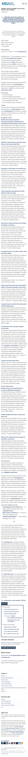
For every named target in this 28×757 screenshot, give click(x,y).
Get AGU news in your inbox (8, 647)
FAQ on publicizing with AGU (11, 629)
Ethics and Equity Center (18, 732)
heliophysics (7, 600)
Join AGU (3, 675)
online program (16, 109)
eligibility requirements (10, 472)
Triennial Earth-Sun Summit (14, 58)
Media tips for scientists (10, 627)
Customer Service (4, 753)
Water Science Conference (10, 512)
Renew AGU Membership (7, 677)
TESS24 (23, 600)
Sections (3, 699)
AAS (14, 64)
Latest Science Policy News (7, 705)
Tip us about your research (11, 631)
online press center (6, 90)
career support (4, 729)
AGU (9, 3)
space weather (16, 600)
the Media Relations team (18, 655)
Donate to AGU (4, 679)
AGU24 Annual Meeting (9, 516)
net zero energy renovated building (14, 731)
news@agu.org (22, 51)
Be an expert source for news (11, 633)
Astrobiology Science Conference (12, 507)
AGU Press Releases (6, 703)
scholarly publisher (18, 726)
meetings (13, 616)
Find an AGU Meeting (6, 683)
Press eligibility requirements (14, 617)
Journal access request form (11, 611)
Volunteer (3, 691)
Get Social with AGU (6, 701)
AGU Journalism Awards (10, 613)
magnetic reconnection (11, 345)
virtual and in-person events (12, 728)
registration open (8, 510)
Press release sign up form (11, 609)
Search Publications (5, 681)
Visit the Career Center (6, 685)
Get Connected (5, 741)
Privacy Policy (4, 749)
